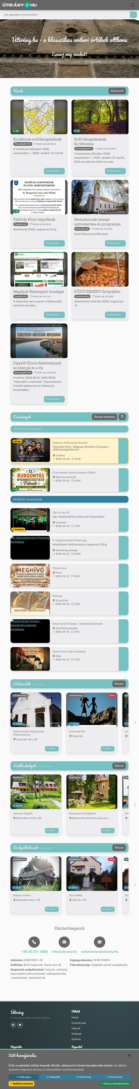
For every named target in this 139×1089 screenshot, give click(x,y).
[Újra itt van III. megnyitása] (123, 520)
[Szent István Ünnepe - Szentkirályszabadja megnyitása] (123, 631)
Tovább (50, 748)
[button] (135, 723)
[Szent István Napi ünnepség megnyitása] (123, 659)
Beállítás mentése (22, 1083)
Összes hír (117, 91)
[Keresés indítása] (133, 15)
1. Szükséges (24, 1077)
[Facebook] (13, 1025)
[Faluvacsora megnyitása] (123, 575)
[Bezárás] (129, 1055)
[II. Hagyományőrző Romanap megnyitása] (123, 548)
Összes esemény (104, 416)
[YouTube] (20, 1025)
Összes (119, 683)
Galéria (76, 1039)
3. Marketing (83, 1077)
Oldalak (77, 1033)
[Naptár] (122, 417)
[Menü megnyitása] (132, 5)
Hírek (75, 1017)
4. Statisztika (114, 1077)
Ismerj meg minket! (69, 54)
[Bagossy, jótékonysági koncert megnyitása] (123, 450)
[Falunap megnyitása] (123, 603)
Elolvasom (53, 171)
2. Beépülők (53, 1077)
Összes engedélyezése (116, 1083)
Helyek (76, 1028)
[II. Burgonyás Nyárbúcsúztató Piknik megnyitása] (123, 480)
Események (79, 1023)
